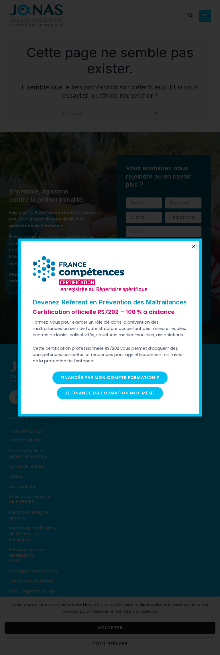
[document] (110, 327)
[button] (194, 246)
